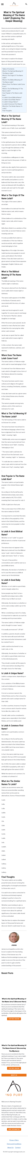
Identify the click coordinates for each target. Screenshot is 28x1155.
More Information (14, 1129)
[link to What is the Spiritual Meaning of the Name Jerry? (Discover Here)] (14, 986)
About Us (10, 1147)
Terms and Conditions (14, 1144)
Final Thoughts (7, 110)
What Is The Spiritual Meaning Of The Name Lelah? (12, 72)
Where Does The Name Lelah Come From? (13, 85)
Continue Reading (14, 1019)
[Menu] (2, 4)
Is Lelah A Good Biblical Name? (12, 97)
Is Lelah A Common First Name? (12, 104)
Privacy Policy (14, 1140)
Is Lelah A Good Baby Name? (11, 99)
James (14, 945)
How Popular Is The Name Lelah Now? (12, 94)
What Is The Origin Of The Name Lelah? (12, 76)
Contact (18, 1147)
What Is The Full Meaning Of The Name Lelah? (12, 90)
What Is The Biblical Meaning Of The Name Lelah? (12, 81)
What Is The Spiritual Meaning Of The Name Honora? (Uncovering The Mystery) (14, 1048)
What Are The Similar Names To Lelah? (12, 107)
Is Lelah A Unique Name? (10, 102)
